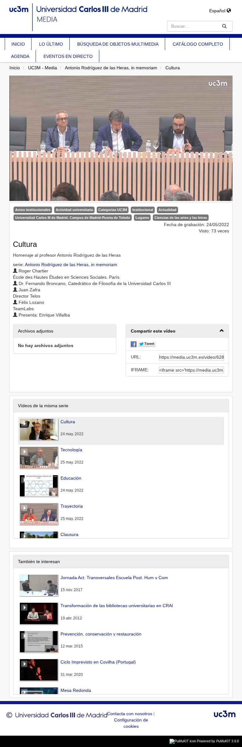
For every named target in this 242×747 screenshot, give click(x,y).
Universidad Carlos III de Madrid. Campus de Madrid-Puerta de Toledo (72, 218)
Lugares (142, 218)
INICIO (18, 44)
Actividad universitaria (74, 210)
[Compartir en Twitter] (147, 343)
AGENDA (20, 56)
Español (218, 10)
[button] (177, 331)
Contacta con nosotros (130, 713)
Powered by (218, 741)
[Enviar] (224, 26)
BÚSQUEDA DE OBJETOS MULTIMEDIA (117, 44)
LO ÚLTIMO (51, 44)
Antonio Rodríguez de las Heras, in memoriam (111, 67)
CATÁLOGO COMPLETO (198, 44)
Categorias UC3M (112, 210)
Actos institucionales (32, 210)
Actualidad (167, 210)
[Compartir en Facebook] (133, 343)
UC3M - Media (42, 67)
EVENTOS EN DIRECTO (68, 56)
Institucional (142, 210)
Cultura (172, 67)
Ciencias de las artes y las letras (180, 218)
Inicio (14, 67)
